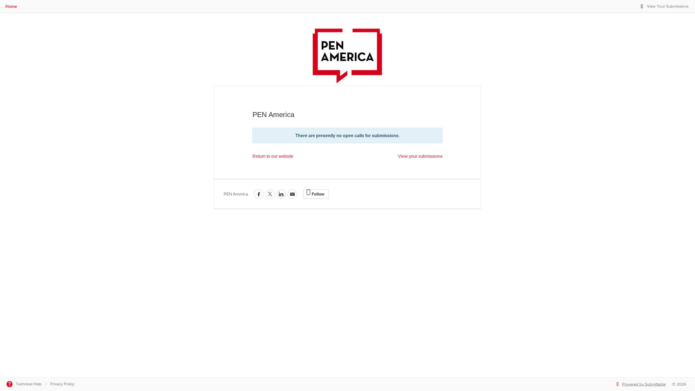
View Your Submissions (667, 6)
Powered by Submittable (644, 384)
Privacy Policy (62, 384)
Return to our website (272, 156)
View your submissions (420, 156)
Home (11, 6)
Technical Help (29, 384)
